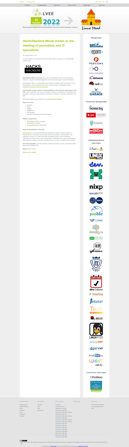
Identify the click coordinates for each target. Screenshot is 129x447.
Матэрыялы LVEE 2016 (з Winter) (64, 416)
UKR (97, 1)
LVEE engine (53, 446)
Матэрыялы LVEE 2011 (61, 425)
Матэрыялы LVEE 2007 (61, 433)
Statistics (22, 416)
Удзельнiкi (57, 5)
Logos (21, 408)
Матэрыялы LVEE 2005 (61, 436)
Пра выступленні (60, 406)
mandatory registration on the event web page (35, 87)
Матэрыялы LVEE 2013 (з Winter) (64, 421)
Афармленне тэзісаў (61, 408)
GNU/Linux (22, 414)
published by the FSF (83, 446)
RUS (100, 1)
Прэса (21, 412)
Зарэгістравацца (31, 1)
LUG (92, 408)
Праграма (58, 404)
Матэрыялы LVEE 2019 (61, 410)
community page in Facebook (54, 99)
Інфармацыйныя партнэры (96, 141)
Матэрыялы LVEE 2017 (61, 414)
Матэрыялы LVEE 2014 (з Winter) (64, 419)
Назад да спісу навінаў (29, 152)
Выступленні (72, 5)
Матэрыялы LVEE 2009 (61, 429)
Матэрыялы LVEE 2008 (61, 431)
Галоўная (27, 5)
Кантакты (102, 5)
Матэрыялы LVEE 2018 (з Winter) (64, 412)
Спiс (39, 406)
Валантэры (40, 410)
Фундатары (86, 5)
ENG (104, 1)
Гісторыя (22, 410)
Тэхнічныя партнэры (96, 372)
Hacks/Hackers (27, 133)
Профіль (40, 404)
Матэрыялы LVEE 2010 (61, 427)
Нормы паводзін (24, 406)
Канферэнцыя (42, 5)
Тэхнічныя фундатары (96, 102)
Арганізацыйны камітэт (97, 406)
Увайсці (22, 1)
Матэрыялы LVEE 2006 (61, 435)
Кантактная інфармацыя (97, 404)
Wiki (39, 408)
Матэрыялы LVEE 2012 (61, 423)
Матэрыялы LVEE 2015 (61, 417)
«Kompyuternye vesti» (33, 125)
